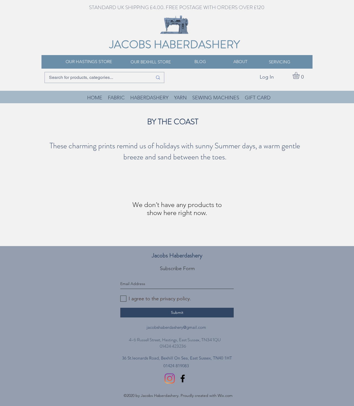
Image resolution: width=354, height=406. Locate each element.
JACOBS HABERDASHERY (175, 44)
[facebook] (183, 378)
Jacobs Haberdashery (177, 255)
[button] (300, 75)
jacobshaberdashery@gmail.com (176, 327)
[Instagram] (170, 378)
